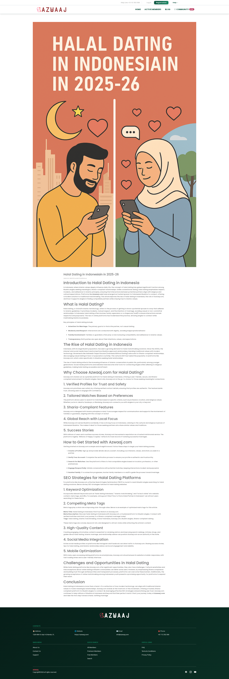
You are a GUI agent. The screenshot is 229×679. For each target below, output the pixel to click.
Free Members (92, 655)
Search (89, 658)
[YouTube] (195, 672)
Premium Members (94, 651)
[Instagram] (191, 672)
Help (174, 2)
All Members (91, 647)
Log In (149, 2)
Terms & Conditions (149, 651)
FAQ (143, 647)
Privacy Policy (146, 655)
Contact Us (37, 651)
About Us (36, 647)
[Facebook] (186, 672)
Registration (161, 2)
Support (36, 655)
